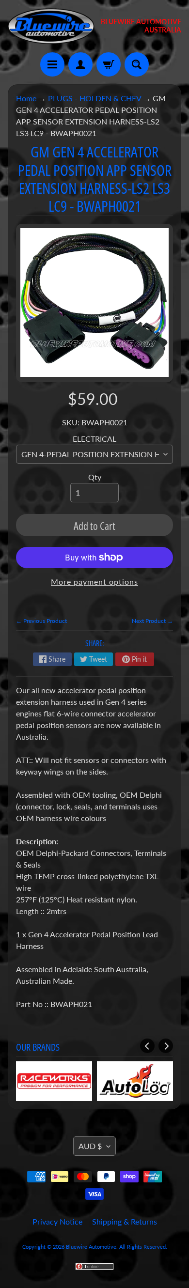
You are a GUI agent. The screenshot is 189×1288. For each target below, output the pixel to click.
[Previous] (147, 1046)
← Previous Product (41, 620)
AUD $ (90, 1145)
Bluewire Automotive (91, 1246)
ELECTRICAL (94, 438)
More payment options (94, 581)
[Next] (165, 1046)
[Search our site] (137, 64)
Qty (94, 476)
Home (26, 98)
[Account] (80, 64)
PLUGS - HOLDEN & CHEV (94, 98)
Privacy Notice (57, 1221)
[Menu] (52, 64)
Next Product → (152, 620)
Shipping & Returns (124, 1221)
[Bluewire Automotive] (51, 26)
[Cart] (108, 64)
